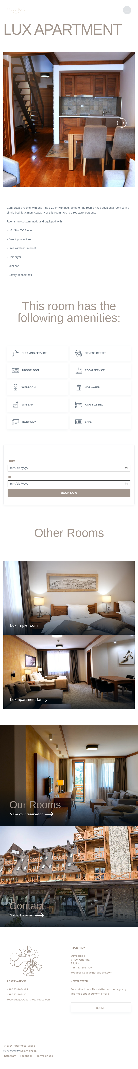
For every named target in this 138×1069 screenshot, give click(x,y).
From (11, 461)
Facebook (26, 1056)
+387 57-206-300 (81, 967)
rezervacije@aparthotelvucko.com (28, 999)
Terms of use (45, 1056)
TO (9, 477)
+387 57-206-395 (17, 989)
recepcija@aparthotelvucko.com (91, 972)
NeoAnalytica (28, 1051)
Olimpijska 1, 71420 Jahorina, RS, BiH (80, 960)
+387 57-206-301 (17, 994)
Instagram (10, 1056)
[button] (122, 123)
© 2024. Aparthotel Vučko (19, 1046)
